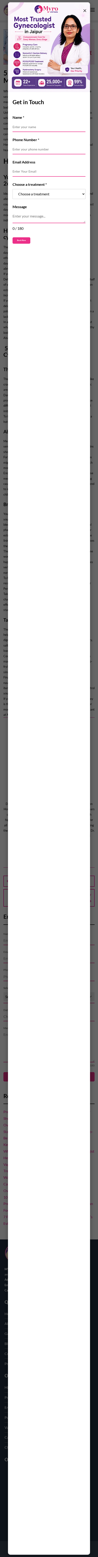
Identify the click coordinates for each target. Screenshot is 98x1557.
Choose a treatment (30, 184)
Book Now (21, 240)
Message (20, 206)
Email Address (24, 162)
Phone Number (26, 139)
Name (18, 117)
